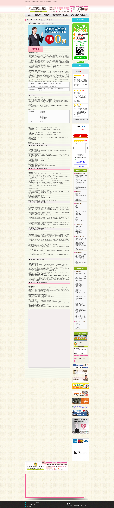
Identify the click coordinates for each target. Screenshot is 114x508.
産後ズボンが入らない (80, 309)
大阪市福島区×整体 (80, 161)
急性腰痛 (77, 194)
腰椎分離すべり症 (79, 200)
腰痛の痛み (78, 191)
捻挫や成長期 (79, 252)
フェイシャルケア (80, 321)
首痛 (77, 207)
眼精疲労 (77, 217)
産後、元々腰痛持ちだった (81, 312)
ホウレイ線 (78, 324)
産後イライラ (78, 286)
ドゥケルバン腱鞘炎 (79, 230)
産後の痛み (78, 272)
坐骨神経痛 (78, 199)
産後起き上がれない (79, 304)
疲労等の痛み (79, 203)
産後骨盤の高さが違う (80, 284)
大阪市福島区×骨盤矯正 (80, 162)
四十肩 (77, 218)
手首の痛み (78, 231)
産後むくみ (78, 291)
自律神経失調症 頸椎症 (80, 244)
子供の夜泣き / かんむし (80, 243)
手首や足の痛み (80, 224)
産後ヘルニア (78, 289)
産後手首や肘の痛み (79, 285)
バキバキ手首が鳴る (79, 232)
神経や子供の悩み (80, 236)
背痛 (77, 210)
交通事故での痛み (80, 173)
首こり (77, 206)
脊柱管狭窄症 (78, 198)
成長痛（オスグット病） (80, 257)
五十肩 (77, 219)
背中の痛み (78, 208)
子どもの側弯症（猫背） (80, 242)
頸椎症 (77, 248)
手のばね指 (78, 227)
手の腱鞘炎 (78, 229)
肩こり (77, 205)
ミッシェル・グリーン (71, 507)
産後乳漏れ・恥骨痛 (79, 303)
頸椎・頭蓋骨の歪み (79, 249)
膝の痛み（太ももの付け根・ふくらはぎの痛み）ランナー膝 (81, 260)
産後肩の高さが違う (79, 283)
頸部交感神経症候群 (79, 179)
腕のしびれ (78, 213)
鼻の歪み (77, 327)
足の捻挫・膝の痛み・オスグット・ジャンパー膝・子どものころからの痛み (81, 317)
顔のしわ (77, 323)
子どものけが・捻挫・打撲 (81, 238)
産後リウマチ (78, 290)
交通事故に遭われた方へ (80, 177)
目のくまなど (78, 328)
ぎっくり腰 (78, 193)
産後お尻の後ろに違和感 (80, 305)
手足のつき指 (78, 226)
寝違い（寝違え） (79, 214)
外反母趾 (77, 233)
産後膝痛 (77, 295)
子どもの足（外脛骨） (80, 256)
